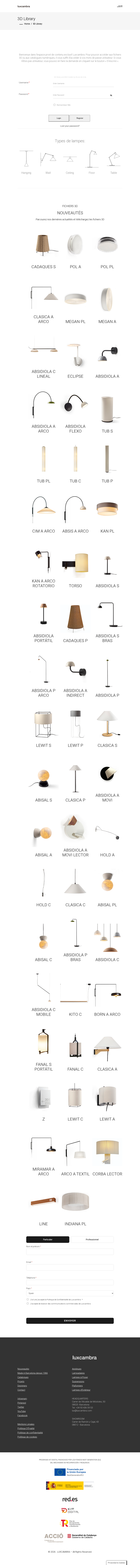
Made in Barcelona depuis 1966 (33, 1373)
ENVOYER (70, 1321)
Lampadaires (78, 1373)
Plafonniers (77, 1385)
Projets (21, 1381)
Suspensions (78, 1381)
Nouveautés (23, 1369)
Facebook (22, 1415)
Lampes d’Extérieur (81, 1390)
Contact (21, 1390)
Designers (22, 1385)
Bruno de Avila (81, 77)
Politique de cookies (27, 1437)
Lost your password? (70, 126)
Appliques (76, 1369)
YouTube (22, 1411)
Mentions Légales (26, 1424)
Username (24, 82)
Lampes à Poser (80, 1377)
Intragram (22, 1398)
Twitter (21, 1407)
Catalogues (23, 1377)
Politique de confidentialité (30, 1432)
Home (27, 24)
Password (24, 94)
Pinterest (22, 1403)
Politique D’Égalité (26, 1428)
